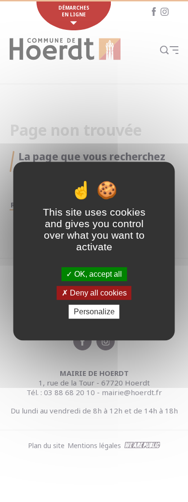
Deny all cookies (97, 293)
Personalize (94, 312)
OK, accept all (97, 274)
